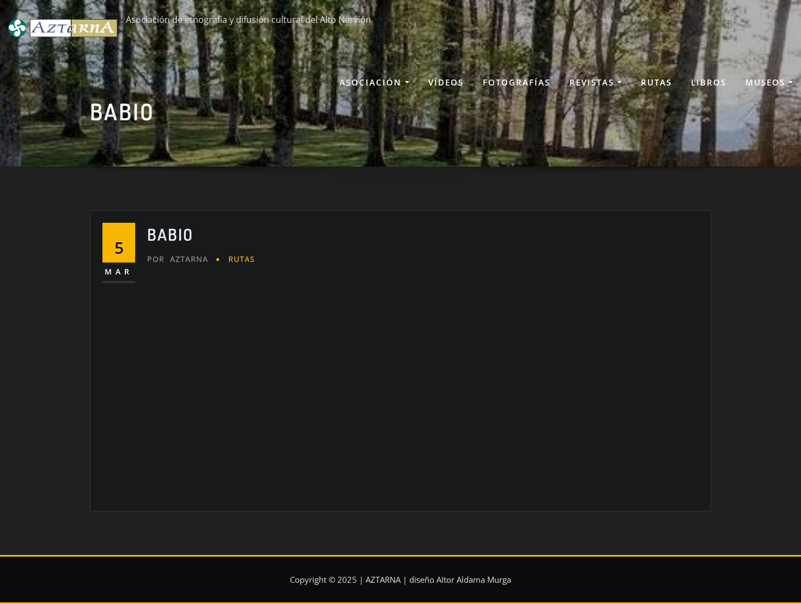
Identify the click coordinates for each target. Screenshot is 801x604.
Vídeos (446, 82)
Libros (708, 82)
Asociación (372, 82)
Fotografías (516, 82)
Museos (766, 82)
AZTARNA (177, 259)
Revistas (593, 82)
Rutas (656, 82)
